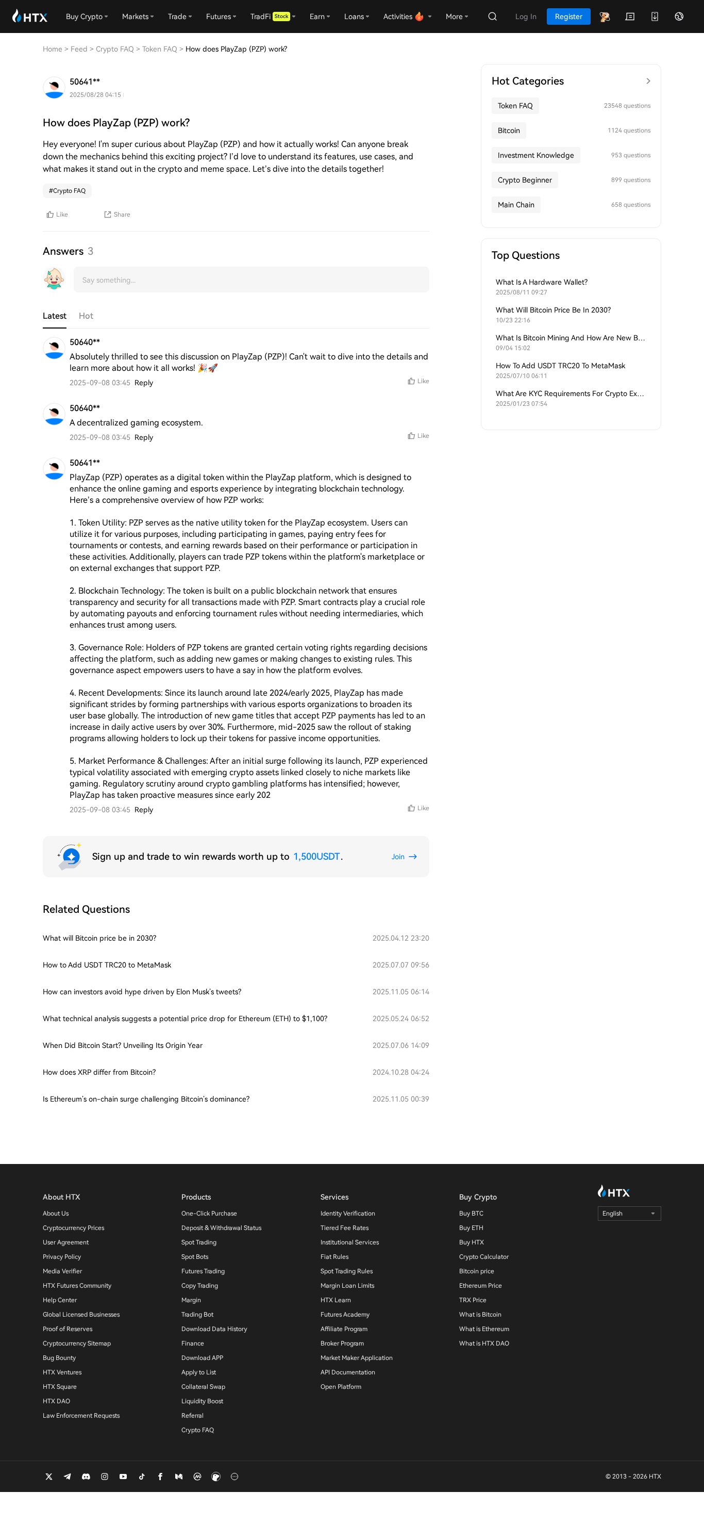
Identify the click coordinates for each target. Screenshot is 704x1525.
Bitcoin (509, 130)
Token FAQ (515, 106)
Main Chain (516, 205)
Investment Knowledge (536, 155)
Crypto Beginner (525, 180)
